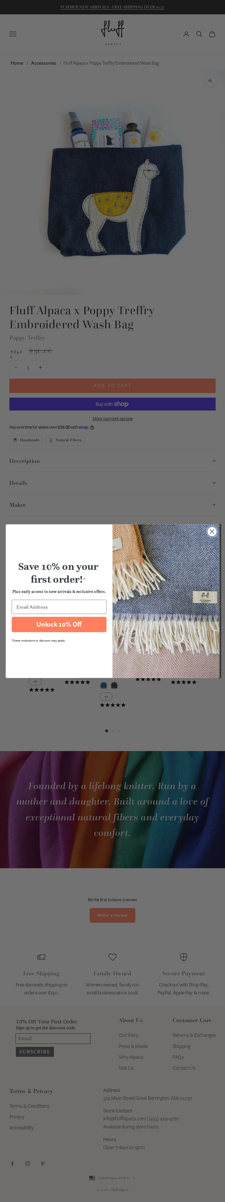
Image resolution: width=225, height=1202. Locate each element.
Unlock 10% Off (59, 624)
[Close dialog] (212, 531)
